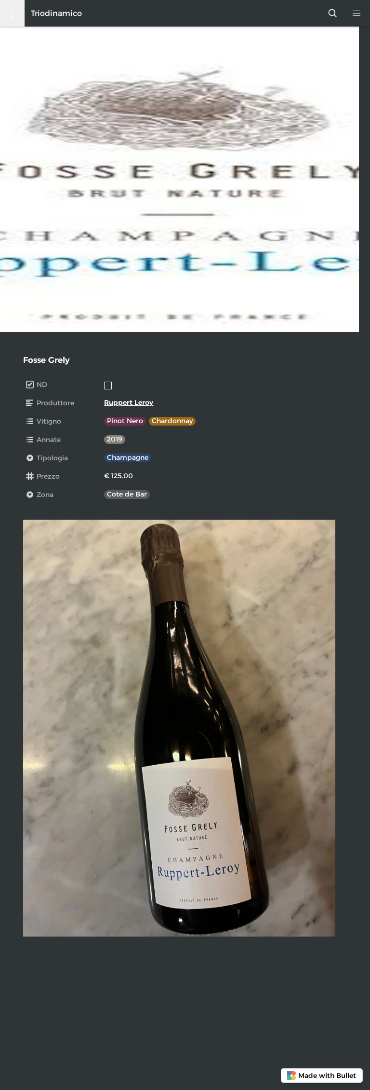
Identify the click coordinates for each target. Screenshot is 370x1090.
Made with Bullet (327, 1075)
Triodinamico (56, 13)
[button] (357, 13)
